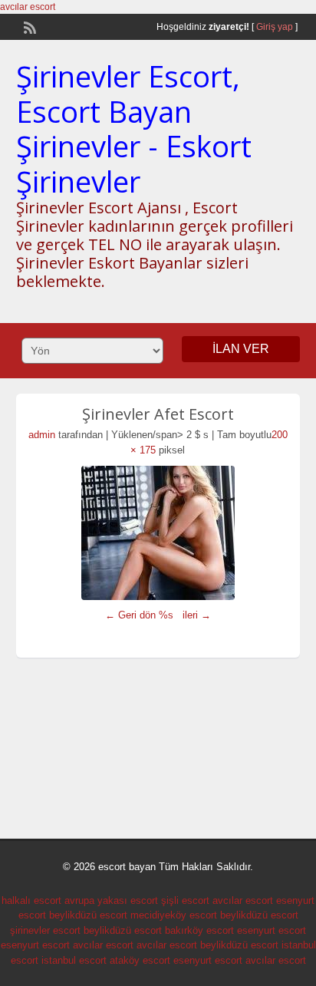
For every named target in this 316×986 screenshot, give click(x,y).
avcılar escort (27, 7)
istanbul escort (74, 960)
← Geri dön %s (139, 615)
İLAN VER (240, 348)
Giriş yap (274, 26)
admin (41, 434)
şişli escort (185, 900)
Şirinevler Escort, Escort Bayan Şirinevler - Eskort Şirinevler (134, 128)
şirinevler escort (45, 930)
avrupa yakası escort (111, 900)
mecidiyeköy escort (173, 915)
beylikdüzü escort (88, 915)
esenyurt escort (271, 930)
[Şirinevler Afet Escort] (158, 533)
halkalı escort (31, 900)
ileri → (197, 615)
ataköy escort (140, 960)
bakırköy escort (199, 930)
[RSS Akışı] (28, 26)
